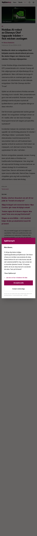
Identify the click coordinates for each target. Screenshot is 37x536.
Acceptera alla (19, 283)
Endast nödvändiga (18, 289)
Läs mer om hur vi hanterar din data (16, 277)
